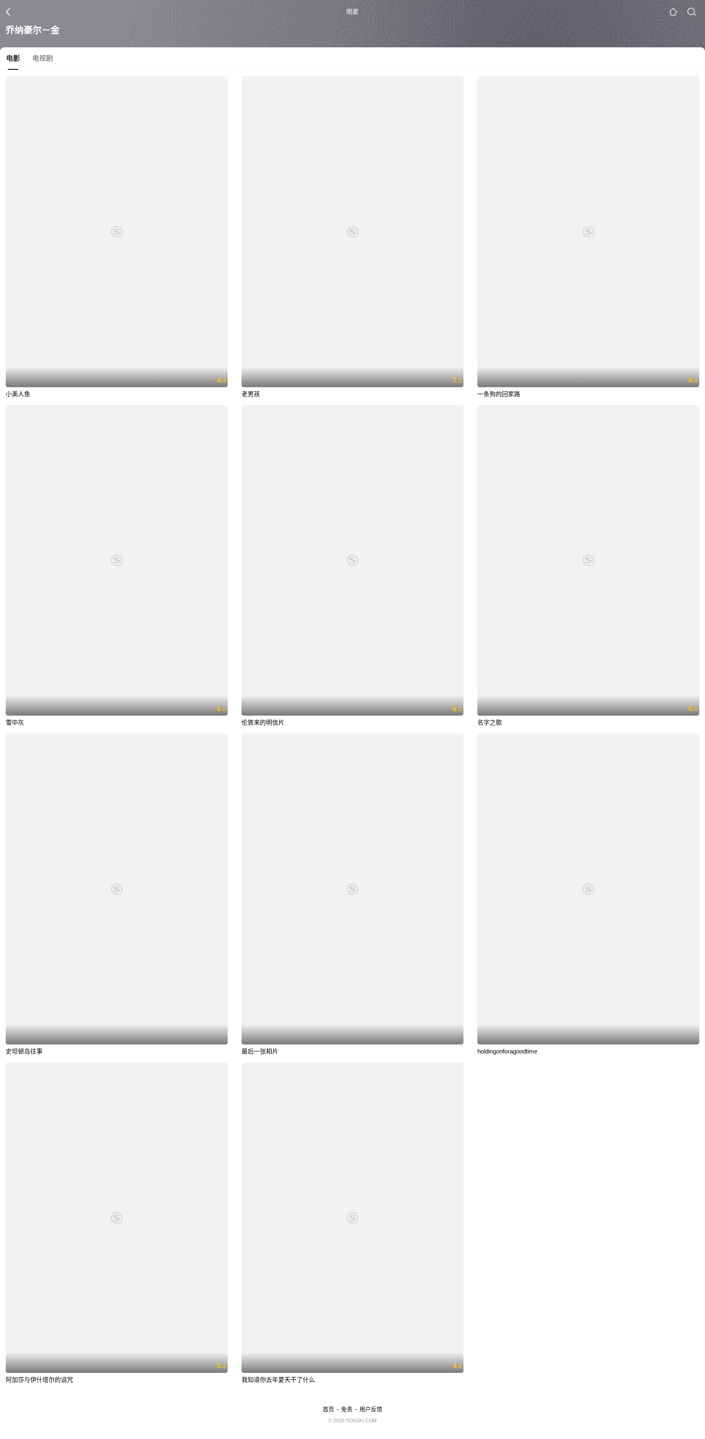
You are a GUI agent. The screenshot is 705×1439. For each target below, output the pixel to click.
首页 (328, 1409)
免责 (346, 1409)
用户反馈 (370, 1409)
